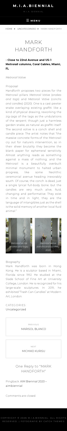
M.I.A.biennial (33, 6)
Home (9, 28)
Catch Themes (54, 421)
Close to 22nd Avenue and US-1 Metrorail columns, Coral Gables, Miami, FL (33, 64)
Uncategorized (26, 28)
